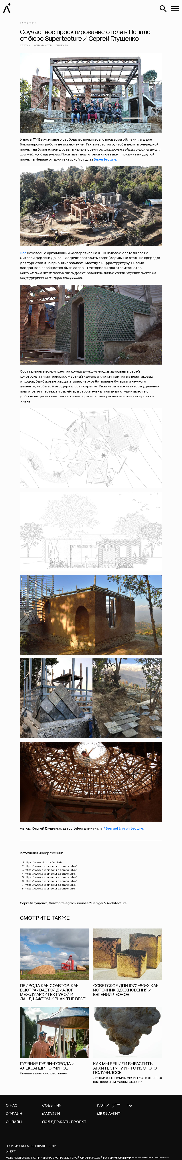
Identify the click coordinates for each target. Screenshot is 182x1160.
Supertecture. (105, 159)
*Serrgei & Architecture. (123, 828)
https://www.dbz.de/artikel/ (43, 862)
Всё (23, 253)
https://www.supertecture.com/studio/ (51, 866)
